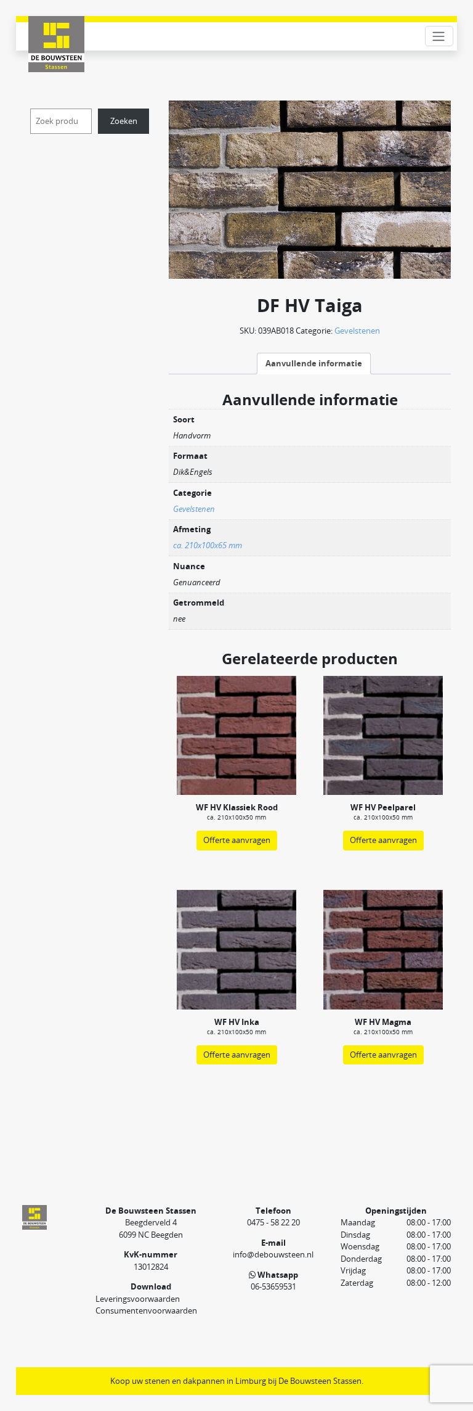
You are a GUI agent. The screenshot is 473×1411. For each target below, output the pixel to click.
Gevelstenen (357, 330)
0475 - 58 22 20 (273, 1222)
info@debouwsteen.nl (273, 1254)
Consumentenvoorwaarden (146, 1310)
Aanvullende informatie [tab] (313, 363)
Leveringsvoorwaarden (137, 1298)
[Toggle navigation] (439, 36)
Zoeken (123, 120)
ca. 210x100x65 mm (207, 545)
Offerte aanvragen (236, 839)
